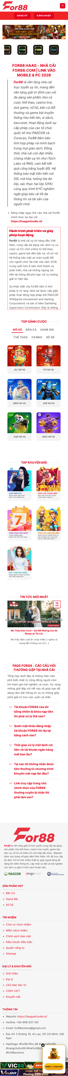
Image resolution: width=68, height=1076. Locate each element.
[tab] (17, 330)
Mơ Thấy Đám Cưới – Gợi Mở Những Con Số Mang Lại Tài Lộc (34, 632)
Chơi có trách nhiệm (18, 924)
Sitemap (11, 953)
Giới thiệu (12, 973)
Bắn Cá (10, 893)
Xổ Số (9, 904)
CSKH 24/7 (13, 990)
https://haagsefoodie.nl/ (32, 1016)
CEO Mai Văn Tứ (16, 985)
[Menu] (62, 6)
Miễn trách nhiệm (16, 930)
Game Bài (12, 899)
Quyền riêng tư (15, 947)
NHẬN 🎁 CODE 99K (54, 1067)
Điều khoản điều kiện (19, 942)
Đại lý (9, 979)
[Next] (61, 626)
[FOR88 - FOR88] (18, 6)
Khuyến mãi (13, 996)
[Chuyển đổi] (10, 707)
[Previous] (6, 626)
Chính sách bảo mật (18, 936)
